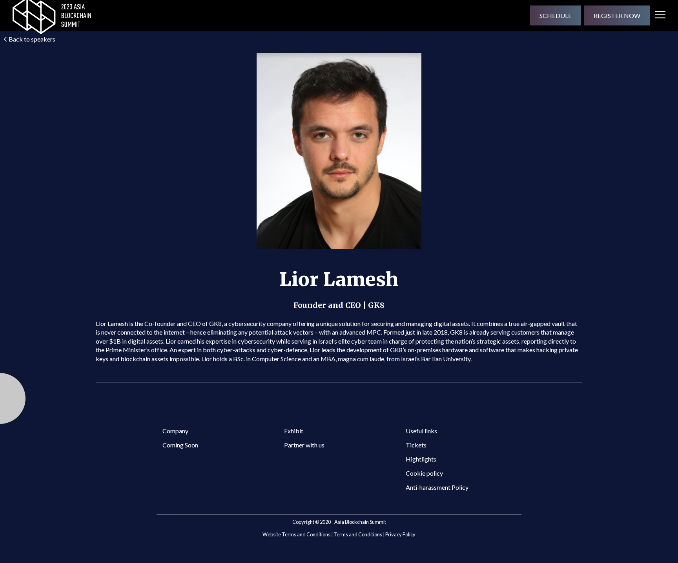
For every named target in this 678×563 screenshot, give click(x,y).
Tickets (416, 445)
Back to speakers (32, 39)
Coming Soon (180, 445)
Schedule (555, 15)
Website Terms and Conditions (296, 534)
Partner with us (304, 445)
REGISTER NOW (617, 15)
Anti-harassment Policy (437, 487)
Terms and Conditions (358, 534)
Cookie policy (424, 473)
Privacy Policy (400, 534)
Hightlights (421, 459)
